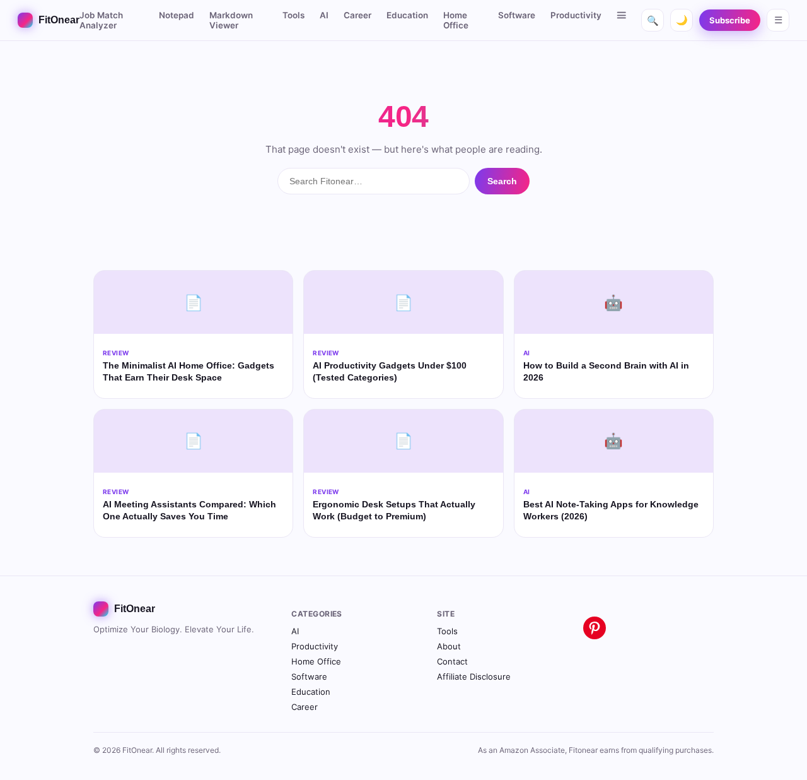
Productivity (575, 15)
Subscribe (729, 20)
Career (357, 15)
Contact (452, 661)
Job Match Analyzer (101, 20)
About (449, 646)
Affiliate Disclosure (474, 676)
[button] (622, 15)
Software (516, 15)
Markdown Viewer (231, 20)
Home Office (455, 20)
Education (407, 15)
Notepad (176, 15)
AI (324, 15)
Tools (293, 15)
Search (502, 181)
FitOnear (58, 20)
